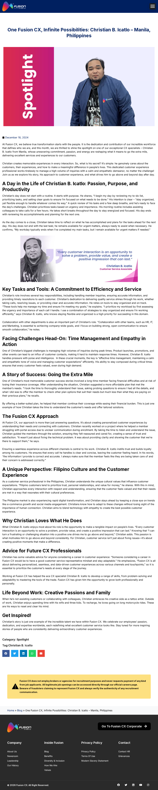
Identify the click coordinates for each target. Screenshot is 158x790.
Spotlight (23, 639)
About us (12, 751)
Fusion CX (21, 785)
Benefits (48, 756)
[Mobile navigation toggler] (153, 6)
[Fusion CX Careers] (14, 6)
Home (10, 710)
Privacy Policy (88, 751)
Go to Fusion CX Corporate (122, 726)
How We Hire (50, 765)
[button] (6, 653)
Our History (13, 765)
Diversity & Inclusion (54, 760)
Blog (19, 710)
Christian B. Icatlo (20, 645)
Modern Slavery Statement (94, 760)
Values (47, 770)
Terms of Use (88, 756)
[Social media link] (118, 785)
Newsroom (12, 756)
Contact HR (124, 751)
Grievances (124, 756)
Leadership (13, 760)
